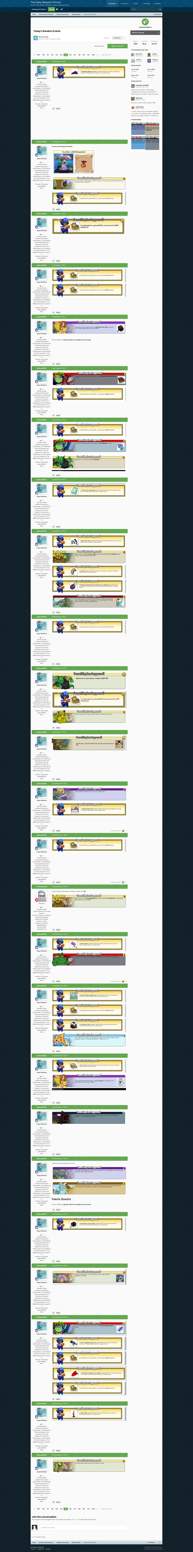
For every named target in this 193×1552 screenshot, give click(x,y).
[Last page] (97, 55)
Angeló (154, 54)
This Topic (152, 9)
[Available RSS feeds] (159, 1542)
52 (42, 907)
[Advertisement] (79, 22)
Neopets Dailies (55, 39)
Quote (58, 108)
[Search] (160, 9)
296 (70, 55)
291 (48, 55)
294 (61, 55)
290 (43, 55)
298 (79, 55)
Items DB (147, 3)
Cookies (48, 1549)
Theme (33, 1549)
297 (75, 55)
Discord (158, 3)
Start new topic (99, 46)
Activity (124, 3)
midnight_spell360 (116, 830)
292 (52, 55)
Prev (38, 55)
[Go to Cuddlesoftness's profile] (41, 896)
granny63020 (42, 61)
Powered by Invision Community (153, 1549)
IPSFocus (41, 1547)
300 (88, 55)
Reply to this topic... (49, 1527)
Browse (112, 3)
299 (84, 55)
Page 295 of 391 (106, 55)
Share (107, 38)
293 (57, 55)
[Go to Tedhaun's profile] (149, 60)
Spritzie (138, 59)
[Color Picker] (62, 9)
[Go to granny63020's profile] (41, 70)
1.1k (42, 82)
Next (93, 55)
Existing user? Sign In (39, 9)
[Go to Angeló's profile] (149, 55)
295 (66, 55)
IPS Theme (34, 1547)
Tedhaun (155, 59)
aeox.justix (44, 37)
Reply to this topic (118, 46)
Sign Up (51, 9)
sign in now (75, 1519)
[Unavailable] (89, 71)
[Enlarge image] (73, 162)
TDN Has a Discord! (138, 32)
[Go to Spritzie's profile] (133, 60)
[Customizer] (57, 9)
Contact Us (40, 1549)
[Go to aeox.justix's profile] (35, 38)
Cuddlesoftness (41, 886)
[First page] (34, 55)
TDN (135, 3)
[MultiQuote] (53, 108)
